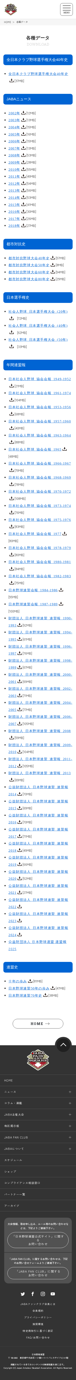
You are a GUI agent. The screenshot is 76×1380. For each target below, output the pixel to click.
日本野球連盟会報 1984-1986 (33, 590)
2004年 (14, 127)
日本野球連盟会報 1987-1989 (33, 604)
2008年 (14, 155)
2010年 (14, 169)
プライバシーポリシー (38, 1317)
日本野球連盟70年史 (25, 995)
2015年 (14, 204)
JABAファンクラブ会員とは (38, 1304)
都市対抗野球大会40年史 (29, 258)
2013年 (14, 190)
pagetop (63, 1045)
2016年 (14, 211)
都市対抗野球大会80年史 (29, 278)
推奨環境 (38, 1324)
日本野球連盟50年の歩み (29, 988)
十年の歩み (17, 981)
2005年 (14, 134)
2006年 (14, 141)
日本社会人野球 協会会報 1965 (34, 449)
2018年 (14, 225)
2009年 (14, 162)
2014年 (14, 197)
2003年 (14, 119)
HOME (7, 22)
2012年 (14, 183)
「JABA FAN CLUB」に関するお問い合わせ (38, 1273)
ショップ (10, 1171)
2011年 (14, 176)
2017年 (14, 218)
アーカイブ (11, 1206)
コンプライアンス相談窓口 (22, 1183)
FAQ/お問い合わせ (38, 1337)
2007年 (14, 148)
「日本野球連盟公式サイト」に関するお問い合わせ (38, 1240)
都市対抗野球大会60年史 (29, 272)
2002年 (14, 113)
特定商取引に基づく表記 (38, 1330)
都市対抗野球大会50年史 (29, 264)
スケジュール (13, 1160)
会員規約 (38, 1310)
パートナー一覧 (14, 1194)
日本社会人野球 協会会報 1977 (34, 533)
